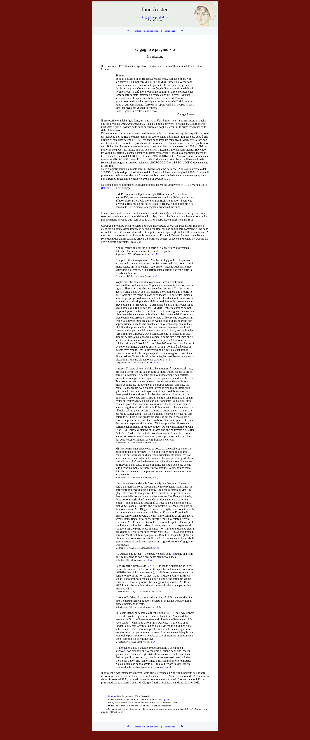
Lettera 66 (113, 696)
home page (170, 30)
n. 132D (166, 667)
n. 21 (155, 276)
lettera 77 (107, 187)
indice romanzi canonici (147, 30)
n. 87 (157, 591)
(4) (106, 705)
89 (158, 607)
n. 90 (153, 641)
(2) (106, 699)
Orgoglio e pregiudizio (155, 17)
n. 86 (148, 560)
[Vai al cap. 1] (182, 30)
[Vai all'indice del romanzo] (128, 30)
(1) (106, 696)
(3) (106, 702)
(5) (106, 709)
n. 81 (154, 477)
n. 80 (154, 442)
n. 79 (156, 362)
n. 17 (154, 254)
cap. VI (165, 699)
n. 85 (155, 547)
